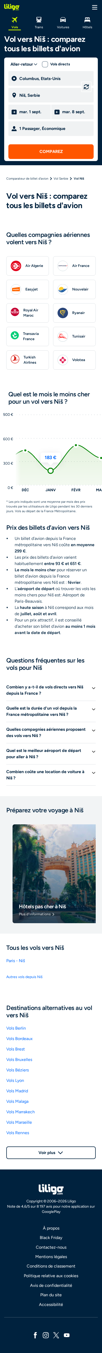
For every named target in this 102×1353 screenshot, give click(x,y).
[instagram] (46, 1334)
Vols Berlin (16, 1028)
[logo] (11, 7)
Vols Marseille (19, 1122)
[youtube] (66, 1334)
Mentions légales (51, 1256)
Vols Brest (15, 1049)
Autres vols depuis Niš (24, 977)
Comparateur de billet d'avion (27, 178)
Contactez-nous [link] (51, 1247)
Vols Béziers (17, 1069)
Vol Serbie (61, 178)
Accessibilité (51, 1304)
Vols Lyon (15, 1080)
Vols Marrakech (20, 1111)
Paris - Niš (15, 960)
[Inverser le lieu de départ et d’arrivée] (86, 87)
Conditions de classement (51, 1266)
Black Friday (51, 1237)
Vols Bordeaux (19, 1038)
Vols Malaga (17, 1101)
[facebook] (35, 1334)
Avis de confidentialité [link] (51, 1285)
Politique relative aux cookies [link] (51, 1275)
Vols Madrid (17, 1090)
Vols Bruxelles (19, 1059)
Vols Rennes (17, 1132)
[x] (56, 1334)
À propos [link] (51, 1228)
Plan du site (51, 1294)
